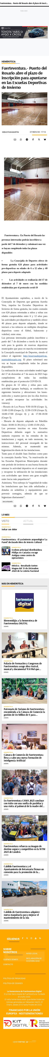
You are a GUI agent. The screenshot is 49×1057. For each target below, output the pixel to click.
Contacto (8, 964)
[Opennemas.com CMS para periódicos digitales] (24, 1042)
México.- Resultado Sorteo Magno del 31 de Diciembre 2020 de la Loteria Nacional (25, 568)
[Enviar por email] (15, 139)
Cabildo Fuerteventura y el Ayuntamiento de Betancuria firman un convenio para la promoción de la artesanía (24, 871)
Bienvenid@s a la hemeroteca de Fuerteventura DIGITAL (20, 622)
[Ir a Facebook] (22, 938)
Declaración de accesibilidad (34, 959)
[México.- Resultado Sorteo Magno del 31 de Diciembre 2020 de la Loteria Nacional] (6, 566)
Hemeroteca (8, 61)
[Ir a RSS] (40, 938)
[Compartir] (21, 139)
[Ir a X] (27, 938)
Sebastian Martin (10, 132)
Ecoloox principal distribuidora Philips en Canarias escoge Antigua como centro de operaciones (27, 553)
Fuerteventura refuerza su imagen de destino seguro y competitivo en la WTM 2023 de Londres (24, 849)
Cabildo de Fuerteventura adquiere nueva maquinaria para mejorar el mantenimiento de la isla (21, 914)
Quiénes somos (10, 959)
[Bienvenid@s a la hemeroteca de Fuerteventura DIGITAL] (24, 602)
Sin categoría (8, 501)
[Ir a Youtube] (35, 938)
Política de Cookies (13, 983)
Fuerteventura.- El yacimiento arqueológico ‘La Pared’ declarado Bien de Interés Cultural (24, 541)
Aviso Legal (32, 953)
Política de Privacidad (14, 978)
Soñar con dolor (9, 529)
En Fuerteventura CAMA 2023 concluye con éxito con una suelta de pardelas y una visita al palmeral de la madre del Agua (24, 805)
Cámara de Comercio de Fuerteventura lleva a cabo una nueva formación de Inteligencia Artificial (23, 757)
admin (6, 626)
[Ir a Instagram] (31, 938)
